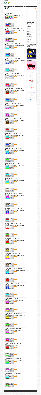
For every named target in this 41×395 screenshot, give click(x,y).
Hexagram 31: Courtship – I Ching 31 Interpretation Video (13, 268)
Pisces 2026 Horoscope (29, 31)
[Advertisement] (31, 15)
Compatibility (21, 6)
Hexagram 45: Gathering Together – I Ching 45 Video (12, 163)
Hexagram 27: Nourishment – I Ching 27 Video (11, 298)
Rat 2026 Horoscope (29, 33)
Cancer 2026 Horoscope (29, 25)
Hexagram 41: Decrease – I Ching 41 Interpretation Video (13, 193)
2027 (35, 44)
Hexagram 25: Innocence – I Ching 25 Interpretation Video (13, 313)
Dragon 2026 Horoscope (29, 36)
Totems (18, 6)
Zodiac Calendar (15, 6)
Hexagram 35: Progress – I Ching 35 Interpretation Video (13, 238)
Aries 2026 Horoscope (29, 23)
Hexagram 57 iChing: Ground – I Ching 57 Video (12, 73)
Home (5, 6)
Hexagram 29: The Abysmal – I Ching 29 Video (12, 283)
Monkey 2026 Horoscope (29, 39)
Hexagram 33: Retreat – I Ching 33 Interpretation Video (13, 253)
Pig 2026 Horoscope (29, 41)
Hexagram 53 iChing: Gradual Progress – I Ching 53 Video (13, 103)
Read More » (16, 61)
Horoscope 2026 (7, 6)
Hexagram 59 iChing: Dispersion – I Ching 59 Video (12, 58)
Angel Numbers (11, 6)
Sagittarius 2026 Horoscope (30, 29)
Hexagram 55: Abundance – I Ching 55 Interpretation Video (13, 88)
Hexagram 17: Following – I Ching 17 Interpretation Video (13, 373)
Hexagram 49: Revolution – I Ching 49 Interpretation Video (13, 133)
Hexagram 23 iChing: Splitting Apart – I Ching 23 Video (13, 328)
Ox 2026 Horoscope (29, 34)
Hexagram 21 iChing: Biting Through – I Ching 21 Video (13, 343)
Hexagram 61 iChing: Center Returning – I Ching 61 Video (13, 43)
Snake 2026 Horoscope (29, 37)
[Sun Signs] (7, 3)
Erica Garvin (7, 14)
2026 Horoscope (29, 22)
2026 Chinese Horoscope (30, 32)
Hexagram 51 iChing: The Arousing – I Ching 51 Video (13, 118)
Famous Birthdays (24, 6)
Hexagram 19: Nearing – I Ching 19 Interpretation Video (13, 358)
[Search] (35, 8)
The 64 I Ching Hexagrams (9, 13)
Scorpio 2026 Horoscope (29, 28)
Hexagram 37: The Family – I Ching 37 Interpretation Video (13, 223)
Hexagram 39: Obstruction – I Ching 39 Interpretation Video (13, 208)
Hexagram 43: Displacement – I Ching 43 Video (12, 178)
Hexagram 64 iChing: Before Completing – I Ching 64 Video (13, 28)
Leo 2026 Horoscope (29, 26)
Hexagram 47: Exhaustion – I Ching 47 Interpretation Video (13, 148)
